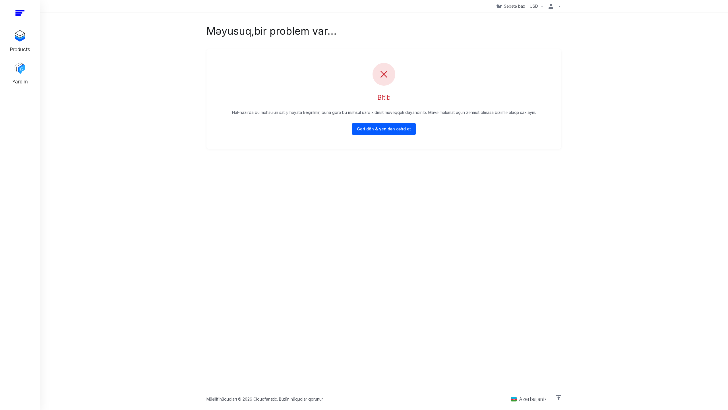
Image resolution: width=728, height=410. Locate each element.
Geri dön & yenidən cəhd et (384, 128)
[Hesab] (553, 6)
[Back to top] (559, 398)
